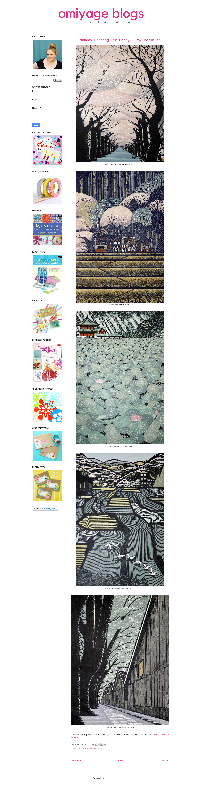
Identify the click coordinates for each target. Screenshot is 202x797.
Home (120, 760)
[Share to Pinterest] (104, 744)
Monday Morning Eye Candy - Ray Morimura (120, 40)
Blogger (106, 778)
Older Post (165, 760)
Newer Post (76, 760)
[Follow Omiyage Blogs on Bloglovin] (45, 510)
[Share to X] (99, 744)
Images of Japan (83, 748)
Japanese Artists (96, 748)
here (155, 734)
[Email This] (93, 744)
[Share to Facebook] (101, 744)
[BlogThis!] (96, 744)
